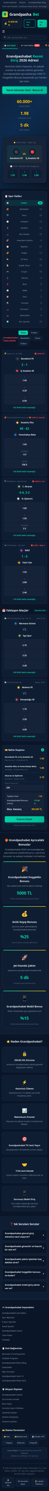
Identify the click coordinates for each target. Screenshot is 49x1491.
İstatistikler (7, 1367)
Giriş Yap (28, 23)
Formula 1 (24, 309)
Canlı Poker (7, 1335)
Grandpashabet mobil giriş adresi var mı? (24, 1286)
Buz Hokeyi (24, 234)
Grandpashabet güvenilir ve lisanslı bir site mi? (24, 1248)
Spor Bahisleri (8, 1317)
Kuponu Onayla (24, 819)
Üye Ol (41, 23)
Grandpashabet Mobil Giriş (14, 1380)
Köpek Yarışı (24, 265)
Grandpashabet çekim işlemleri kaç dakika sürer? (24, 1261)
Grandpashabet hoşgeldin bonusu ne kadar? (24, 1274)
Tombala (6, 1340)
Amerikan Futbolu (24, 240)
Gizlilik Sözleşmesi (10, 1417)
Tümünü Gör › (40, 610)
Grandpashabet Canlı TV (13, 1376)
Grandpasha (21, 14)
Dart (24, 296)
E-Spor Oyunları (9, 1322)
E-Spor (24, 271)
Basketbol (24, 209)
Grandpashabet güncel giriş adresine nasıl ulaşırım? (24, 1235)
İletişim (22, 2)
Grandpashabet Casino (12, 1330)
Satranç (24, 278)
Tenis (24, 215)
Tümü (23, 333)
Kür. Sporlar (24, 321)
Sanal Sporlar (8, 1326)
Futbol (24, 203)
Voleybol (24, 221)
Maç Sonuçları (8, 1371)
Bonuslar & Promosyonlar (13, 1354)
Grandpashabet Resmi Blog (14, 1363)
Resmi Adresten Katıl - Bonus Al (24, 90)
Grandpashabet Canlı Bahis (14, 1313)
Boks (24, 284)
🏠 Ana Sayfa (10, 45)
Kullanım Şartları (9, 1421)
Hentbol (24, 228)
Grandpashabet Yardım (12, 1394)
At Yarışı (24, 259)
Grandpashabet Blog (37, 2)
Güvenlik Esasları (9, 1412)
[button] (12, 173)
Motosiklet (24, 315)
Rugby (24, 253)
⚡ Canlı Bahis (30, 45)
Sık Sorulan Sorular (10, 1399)
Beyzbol (24, 246)
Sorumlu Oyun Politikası (13, 1408)
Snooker (24, 303)
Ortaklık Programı (10, 1358)
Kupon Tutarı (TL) (11, 783)
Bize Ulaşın (7, 1403)
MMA (24, 290)
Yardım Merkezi (10, 2)
